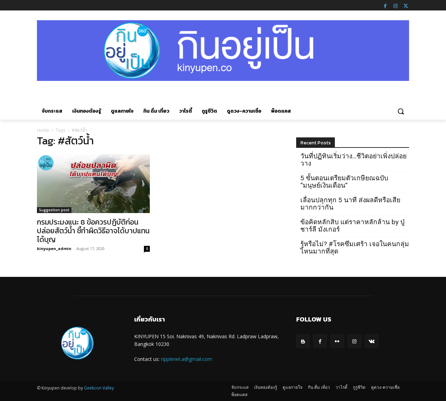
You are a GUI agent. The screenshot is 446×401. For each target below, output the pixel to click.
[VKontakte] (371, 341)
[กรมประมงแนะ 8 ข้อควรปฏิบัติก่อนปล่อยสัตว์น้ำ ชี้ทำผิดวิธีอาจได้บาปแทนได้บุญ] (93, 183)
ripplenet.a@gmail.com (186, 359)
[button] (400, 111)
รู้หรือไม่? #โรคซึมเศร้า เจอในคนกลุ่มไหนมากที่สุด (354, 247)
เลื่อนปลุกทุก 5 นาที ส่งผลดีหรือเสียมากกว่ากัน (350, 203)
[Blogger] (303, 341)
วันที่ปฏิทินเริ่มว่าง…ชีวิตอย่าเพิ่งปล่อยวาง (353, 159)
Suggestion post (54, 209)
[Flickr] (337, 341)
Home (43, 130)
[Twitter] (405, 5)
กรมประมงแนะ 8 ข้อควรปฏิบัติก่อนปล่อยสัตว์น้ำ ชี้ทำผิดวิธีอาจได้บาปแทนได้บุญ (93, 231)
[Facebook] (385, 5)
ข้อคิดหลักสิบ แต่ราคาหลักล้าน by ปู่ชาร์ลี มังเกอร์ (352, 225)
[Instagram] (395, 5)
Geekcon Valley (99, 388)
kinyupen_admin (54, 248)
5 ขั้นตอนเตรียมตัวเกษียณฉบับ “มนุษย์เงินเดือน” (344, 181)
